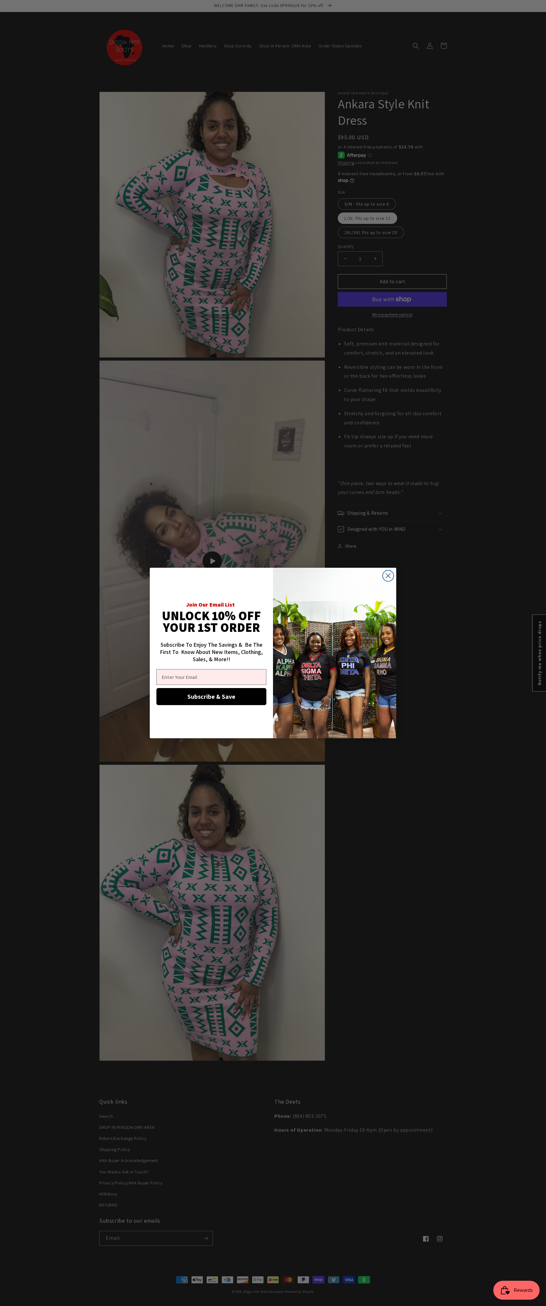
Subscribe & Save (211, 696)
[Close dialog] (388, 575)
